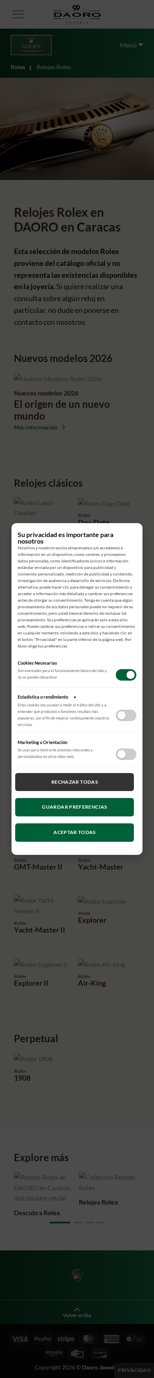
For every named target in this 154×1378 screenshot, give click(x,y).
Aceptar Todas (74, 832)
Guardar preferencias (74, 807)
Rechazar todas (74, 782)
